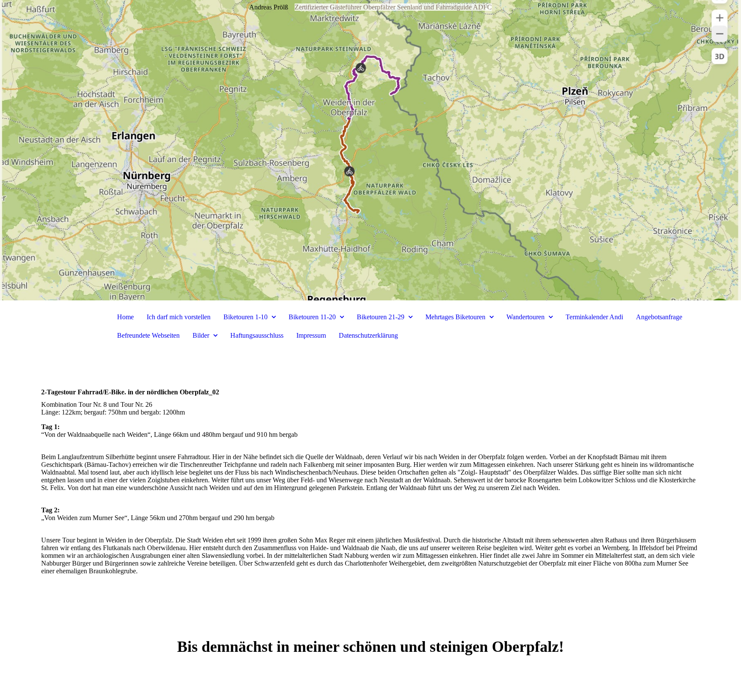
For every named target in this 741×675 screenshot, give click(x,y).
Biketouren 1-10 (245, 317)
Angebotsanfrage (659, 317)
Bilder (201, 335)
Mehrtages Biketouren (455, 317)
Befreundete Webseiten (148, 335)
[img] (370, 150)
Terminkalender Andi (594, 317)
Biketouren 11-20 (312, 317)
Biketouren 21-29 (380, 317)
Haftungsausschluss (256, 335)
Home (125, 317)
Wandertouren (525, 317)
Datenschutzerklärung (368, 335)
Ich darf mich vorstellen (179, 317)
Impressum (311, 335)
